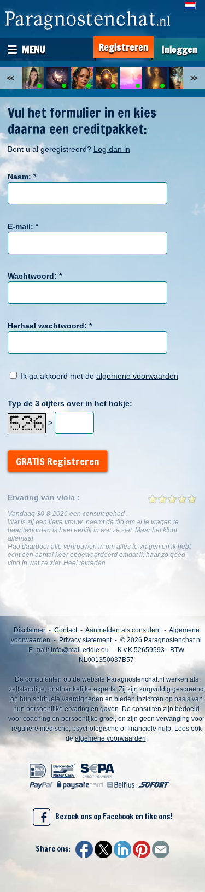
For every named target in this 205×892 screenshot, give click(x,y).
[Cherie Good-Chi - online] (82, 78)
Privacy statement (85, 640)
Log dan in (111, 149)
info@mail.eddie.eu (80, 650)
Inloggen (179, 49)
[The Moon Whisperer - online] (57, 78)
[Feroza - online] (131, 78)
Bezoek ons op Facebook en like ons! (111, 816)
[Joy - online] (180, 78)
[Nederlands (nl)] (190, 5)
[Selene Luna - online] (156, 78)
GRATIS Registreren (57, 461)
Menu (33, 49)
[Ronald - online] (107, 78)
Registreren (123, 47)
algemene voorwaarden (137, 376)
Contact (65, 630)
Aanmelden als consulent (123, 630)
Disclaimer (29, 630)
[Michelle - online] (33, 78)
